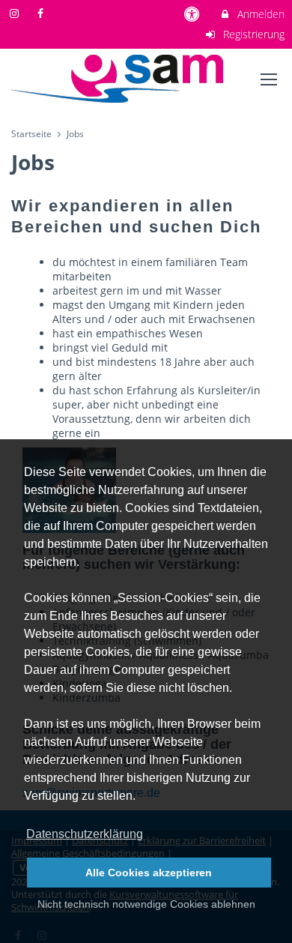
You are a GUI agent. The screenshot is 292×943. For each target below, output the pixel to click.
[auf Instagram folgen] (15, 13)
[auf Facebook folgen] (42, 13)
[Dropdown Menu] (269, 79)
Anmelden (259, 14)
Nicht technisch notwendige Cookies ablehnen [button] (146, 904)
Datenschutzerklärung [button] (84, 834)
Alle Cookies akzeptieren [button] (148, 873)
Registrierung (252, 34)
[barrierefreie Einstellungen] (193, 14)
